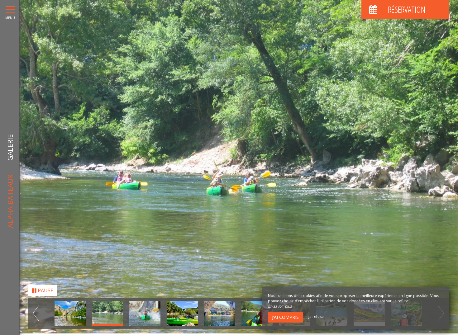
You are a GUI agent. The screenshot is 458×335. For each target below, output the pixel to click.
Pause (44, 292)
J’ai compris (285, 317)
